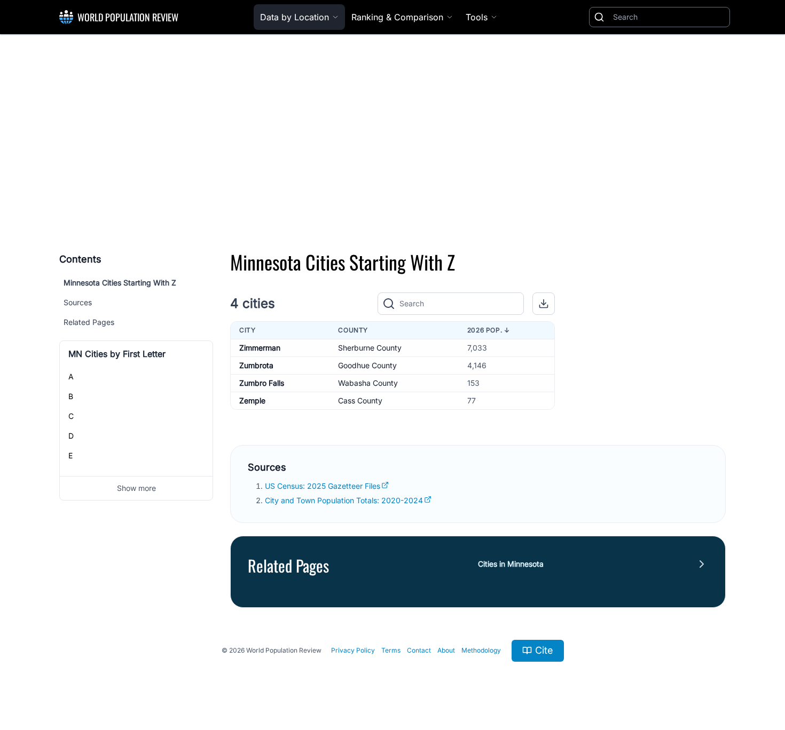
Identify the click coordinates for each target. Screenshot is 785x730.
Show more (136, 488)
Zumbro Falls (261, 382)
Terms (391, 650)
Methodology (481, 650)
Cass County (360, 400)
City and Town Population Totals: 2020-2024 (344, 500)
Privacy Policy (353, 650)
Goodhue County (367, 365)
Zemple (252, 400)
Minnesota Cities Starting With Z (120, 282)
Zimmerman (259, 347)
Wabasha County (368, 382)
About (446, 650)
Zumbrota (256, 365)
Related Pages (89, 322)
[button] (543, 303)
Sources (78, 302)
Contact (419, 650)
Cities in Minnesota (511, 563)
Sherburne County (370, 347)
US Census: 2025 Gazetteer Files (322, 485)
